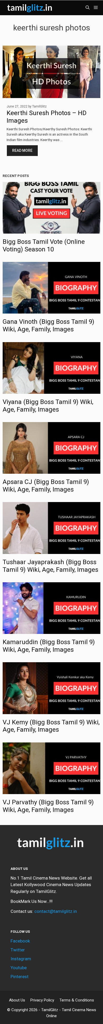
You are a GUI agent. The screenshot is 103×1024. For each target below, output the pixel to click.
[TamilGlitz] (30, 7)
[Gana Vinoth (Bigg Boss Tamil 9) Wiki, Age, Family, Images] (51, 310)
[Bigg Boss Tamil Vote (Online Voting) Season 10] (51, 230)
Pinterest (20, 976)
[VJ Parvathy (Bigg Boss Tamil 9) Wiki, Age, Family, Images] (51, 790)
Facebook (20, 941)
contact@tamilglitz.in (55, 911)
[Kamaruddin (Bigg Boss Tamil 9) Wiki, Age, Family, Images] (51, 630)
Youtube (19, 967)
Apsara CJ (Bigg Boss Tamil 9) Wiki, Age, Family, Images (46, 485)
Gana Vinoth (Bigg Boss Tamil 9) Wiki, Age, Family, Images (48, 325)
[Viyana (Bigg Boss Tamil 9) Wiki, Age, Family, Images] (51, 390)
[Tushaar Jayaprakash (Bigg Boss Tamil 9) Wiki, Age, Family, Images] (51, 550)
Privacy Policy (42, 1000)
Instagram (21, 958)
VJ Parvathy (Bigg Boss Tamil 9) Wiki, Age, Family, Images (48, 806)
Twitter (18, 949)
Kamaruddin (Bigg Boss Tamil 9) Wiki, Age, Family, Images (49, 645)
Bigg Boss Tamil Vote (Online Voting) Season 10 (44, 245)
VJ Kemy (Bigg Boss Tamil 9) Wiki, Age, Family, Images (51, 726)
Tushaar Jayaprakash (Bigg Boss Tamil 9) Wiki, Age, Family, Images (50, 565)
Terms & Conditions (76, 1000)
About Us (17, 1000)
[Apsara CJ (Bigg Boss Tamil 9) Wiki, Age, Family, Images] (51, 470)
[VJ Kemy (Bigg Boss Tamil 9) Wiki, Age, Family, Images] (51, 710)
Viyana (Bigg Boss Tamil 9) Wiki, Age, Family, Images (48, 405)
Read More (22, 150)
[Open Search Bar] (87, 7)
